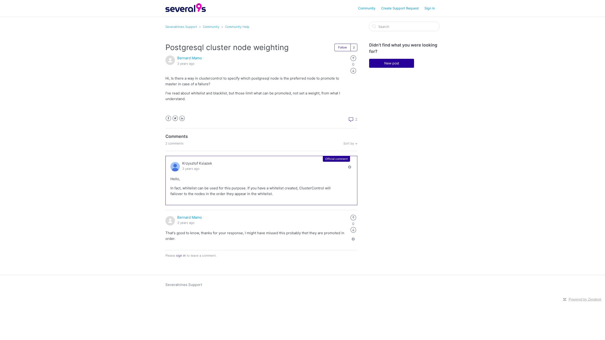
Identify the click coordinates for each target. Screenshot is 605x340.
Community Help (237, 27)
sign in (181, 255)
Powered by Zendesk (585, 299)
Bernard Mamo (189, 58)
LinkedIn (182, 118)
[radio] (353, 58)
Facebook (168, 118)
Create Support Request (400, 8)
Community (367, 8)
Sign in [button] (429, 8)
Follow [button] (342, 47)
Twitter (175, 118)
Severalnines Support (181, 27)
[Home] (185, 10)
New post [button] (391, 63)
